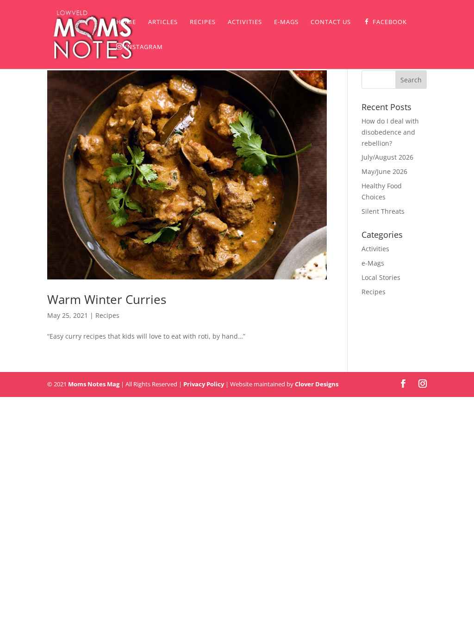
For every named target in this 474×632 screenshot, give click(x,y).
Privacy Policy (203, 384)
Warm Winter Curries (106, 299)
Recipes (203, 22)
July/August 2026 (387, 157)
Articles (163, 22)
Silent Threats (383, 211)
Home (126, 22)
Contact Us (331, 22)
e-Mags (286, 22)
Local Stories (381, 277)
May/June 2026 (384, 171)
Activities (245, 22)
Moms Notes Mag (93, 384)
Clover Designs (316, 384)
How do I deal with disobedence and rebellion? (390, 132)
